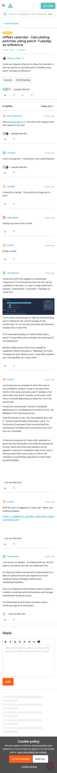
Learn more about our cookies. (32, 752)
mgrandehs (12, 217)
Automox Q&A (12, 23)
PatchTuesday (23, 79)
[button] (3, 6)
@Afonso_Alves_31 (16, 121)
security (8, 79)
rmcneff (11, 186)
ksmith (10, 245)
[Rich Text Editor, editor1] (28, 661)
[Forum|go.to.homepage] (10, 5)
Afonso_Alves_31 (15, 58)
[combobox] (28, 14)
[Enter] (5, 14)
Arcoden (11, 152)
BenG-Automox (14, 115)
